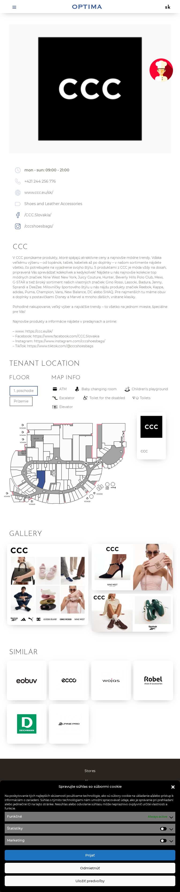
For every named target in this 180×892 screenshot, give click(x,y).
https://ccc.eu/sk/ (39, 331)
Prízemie (21, 401)
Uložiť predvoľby (90, 881)
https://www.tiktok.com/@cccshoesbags (60, 346)
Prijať (90, 855)
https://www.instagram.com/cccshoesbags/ (69, 341)
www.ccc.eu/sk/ (38, 192)
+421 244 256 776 (40, 181)
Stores (90, 771)
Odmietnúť (90, 868)
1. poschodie (24, 391)
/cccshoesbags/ (38, 226)
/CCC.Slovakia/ (37, 215)
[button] (173, 786)
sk (168, 7)
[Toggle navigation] (14, 7)
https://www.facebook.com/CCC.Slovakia (66, 336)
